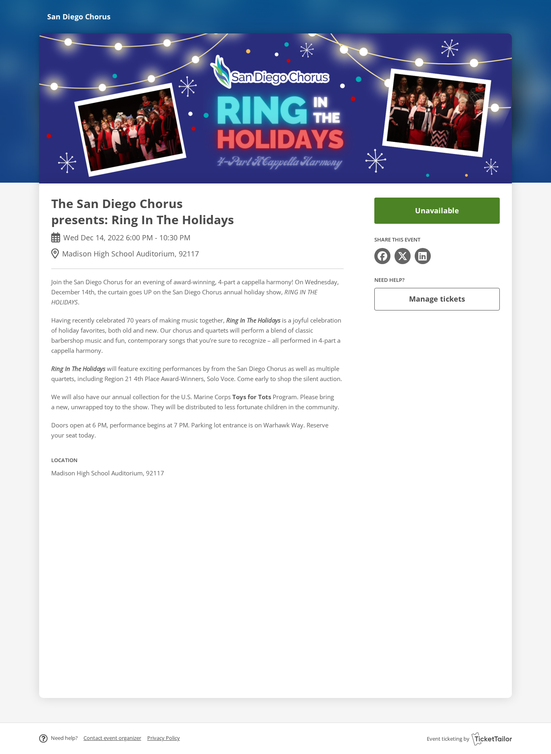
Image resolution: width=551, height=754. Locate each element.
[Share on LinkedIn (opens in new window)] (423, 256)
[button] (112, 738)
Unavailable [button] (437, 210)
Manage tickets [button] (437, 299)
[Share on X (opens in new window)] (402, 256)
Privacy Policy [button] (163, 738)
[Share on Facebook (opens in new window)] (382, 256)
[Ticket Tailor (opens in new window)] (492, 738)
